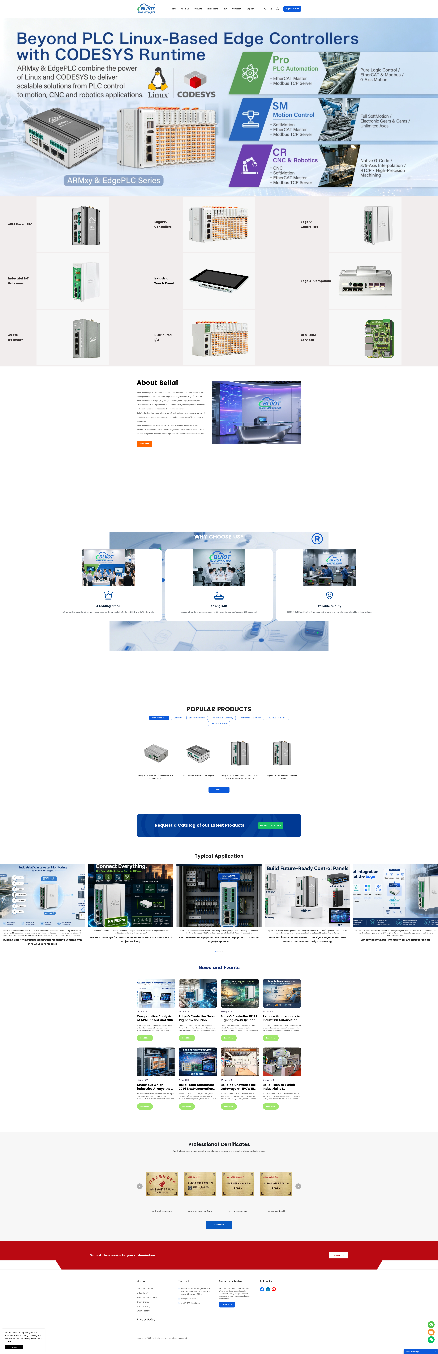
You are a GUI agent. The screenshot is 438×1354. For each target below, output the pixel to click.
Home (173, 8)
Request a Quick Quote (270, 825)
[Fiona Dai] (431, 1332)
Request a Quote (292, 9)
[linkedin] (268, 1289)
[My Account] (277, 8)
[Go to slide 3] (221, 192)
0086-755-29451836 (190, 1303)
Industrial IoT (143, 1293)
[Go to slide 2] (219, 192)
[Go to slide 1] (217, 192)
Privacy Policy (146, 1319)
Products (198, 8)
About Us (185, 8)
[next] (298, 1186)
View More (219, 1224)
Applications (212, 8)
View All (219, 789)
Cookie (15, 1332)
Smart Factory (143, 1310)
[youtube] (274, 1289)
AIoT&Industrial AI (145, 1288)
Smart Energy (143, 1302)
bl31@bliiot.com (188, 1298)
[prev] (140, 1186)
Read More (144, 1038)
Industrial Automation (147, 1297)
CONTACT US (338, 1255)
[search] (265, 9)
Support (250, 8)
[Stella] (431, 1324)
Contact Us (237, 8)
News (225, 8)
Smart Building (143, 1306)
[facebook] (262, 1289)
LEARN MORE (144, 444)
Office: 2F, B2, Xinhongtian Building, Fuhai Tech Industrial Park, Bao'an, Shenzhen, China (195, 1291)
